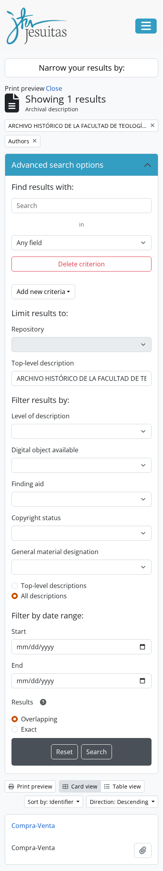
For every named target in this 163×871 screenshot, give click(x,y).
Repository (27, 329)
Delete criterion (81, 264)
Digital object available (44, 450)
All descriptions (44, 596)
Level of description (40, 416)
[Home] (39, 26)
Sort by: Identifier (51, 801)
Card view (83, 786)
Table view (126, 786)
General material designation (55, 551)
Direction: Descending (120, 801)
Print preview (33, 786)
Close (54, 88)
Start (18, 631)
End (17, 665)
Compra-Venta (33, 825)
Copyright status (36, 517)
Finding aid (27, 484)
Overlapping (39, 719)
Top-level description (42, 363)
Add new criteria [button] (41, 291)
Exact (29, 729)
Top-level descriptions (54, 585)
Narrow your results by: (82, 67)
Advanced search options (57, 164)
